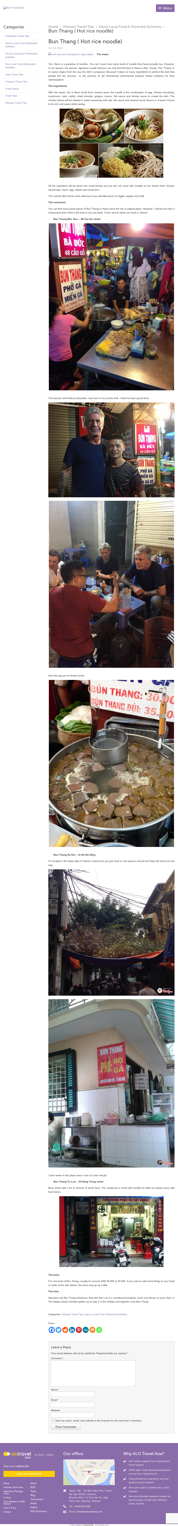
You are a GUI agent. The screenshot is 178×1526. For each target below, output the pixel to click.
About (6, 1483)
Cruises (7, 1497)
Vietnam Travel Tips (16, 102)
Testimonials (36, 1499)
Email (55, 1399)
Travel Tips (11, 95)
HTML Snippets (76, 1525)
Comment (57, 1358)
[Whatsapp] (99, 1330)
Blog (32, 1495)
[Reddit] (65, 1330)
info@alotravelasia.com (89, 1511)
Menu (167, 8)
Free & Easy (9, 1508)
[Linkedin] (72, 1330)
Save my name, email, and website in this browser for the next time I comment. (98, 1420)
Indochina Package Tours (13, 1492)
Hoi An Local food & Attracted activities (21, 55)
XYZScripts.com (102, 1525)
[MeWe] (86, 1330)
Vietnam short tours (13, 1487)
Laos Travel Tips (14, 74)
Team (33, 1491)
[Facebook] (52, 1330)
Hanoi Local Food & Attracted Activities (21, 45)
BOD (32, 1487)
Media (33, 1503)
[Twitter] (58, 1330)
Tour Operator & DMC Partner (14, 1502)
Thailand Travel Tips (16, 81)
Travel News (12, 88)
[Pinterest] (79, 1330)
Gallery (34, 1507)
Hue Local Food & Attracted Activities (20, 66)
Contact (7, 1512)
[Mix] (92, 1330)
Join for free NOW (29, 1474)
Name (55, 1389)
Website (55, 1410)
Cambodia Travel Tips (17, 36)
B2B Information (38, 1511)
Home (53, 27)
